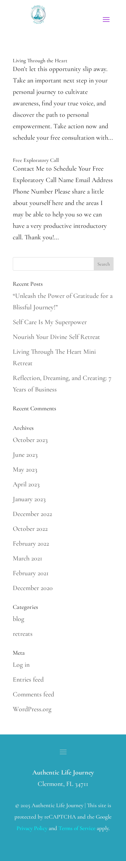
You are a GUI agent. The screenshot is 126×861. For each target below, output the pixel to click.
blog (18, 619)
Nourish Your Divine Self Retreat (56, 337)
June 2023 (25, 455)
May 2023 (25, 470)
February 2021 (31, 573)
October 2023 (30, 440)
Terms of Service (76, 828)
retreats (23, 634)
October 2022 (30, 529)
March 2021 (27, 558)
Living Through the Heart (40, 60)
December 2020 (33, 588)
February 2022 (31, 544)
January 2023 (29, 499)
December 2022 (32, 514)
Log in (21, 665)
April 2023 (26, 484)
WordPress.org (32, 709)
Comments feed (33, 694)
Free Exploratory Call (36, 160)
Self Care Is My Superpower (50, 322)
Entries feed (28, 680)
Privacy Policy (31, 828)
